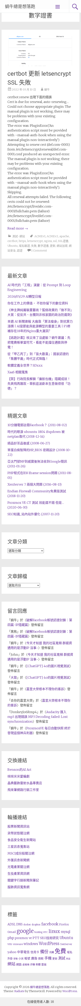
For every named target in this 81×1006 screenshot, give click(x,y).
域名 (69, 952)
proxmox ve (23, 938)
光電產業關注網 (18, 867)
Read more (17, 228)
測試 (61, 958)
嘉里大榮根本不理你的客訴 (45, 689)
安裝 (15, 958)
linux (54, 931)
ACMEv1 (39, 236)
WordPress (49, 943)
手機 (48, 958)
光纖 (51, 952)
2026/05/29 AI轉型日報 (24, 296)
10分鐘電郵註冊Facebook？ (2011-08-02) (37, 425)
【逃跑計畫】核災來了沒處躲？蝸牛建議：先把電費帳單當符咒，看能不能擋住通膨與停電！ (38, 342)
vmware (18, 944)
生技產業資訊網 (18, 873)
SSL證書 (63, 241)
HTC (45, 932)
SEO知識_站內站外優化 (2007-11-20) (33, 514)
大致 (14, 677)
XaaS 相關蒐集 (17, 372)
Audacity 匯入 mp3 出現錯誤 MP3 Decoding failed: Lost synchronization (37, 716)
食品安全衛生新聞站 (21, 840)
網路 (19, 964)
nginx (48, 241)
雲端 (43, 964)
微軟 (41, 958)
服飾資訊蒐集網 (18, 887)
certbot (12, 241)
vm (9, 944)
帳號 (27, 958)
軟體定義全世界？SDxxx (24, 365)
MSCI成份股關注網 (20, 853)
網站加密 (62, 246)
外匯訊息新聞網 (18, 860)
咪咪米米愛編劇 (18, 776)
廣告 (34, 958)
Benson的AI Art (19, 770)
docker (27, 924)
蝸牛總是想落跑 (20, 6)
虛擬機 (25, 964)
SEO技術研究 (49, 938)
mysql (65, 932)
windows (31, 944)
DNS (19, 924)
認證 (19, 250)
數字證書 (43, 246)
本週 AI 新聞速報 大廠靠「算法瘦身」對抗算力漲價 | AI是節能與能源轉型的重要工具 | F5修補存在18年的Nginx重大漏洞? (40, 326)
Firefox (64, 924)
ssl (55, 241)
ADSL (11, 924)
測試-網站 (18, 236)
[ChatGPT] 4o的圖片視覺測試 (48, 666)
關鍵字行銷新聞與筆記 (23, 880)
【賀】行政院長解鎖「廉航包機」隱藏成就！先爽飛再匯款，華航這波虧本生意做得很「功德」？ (38, 383)
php (10, 938)
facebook (49, 924)
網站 (11, 964)
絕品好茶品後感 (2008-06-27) (28, 443)
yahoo (11, 952)
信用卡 (34, 952)
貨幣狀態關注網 (18, 833)
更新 (52, 246)
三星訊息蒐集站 (18, 847)
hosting (38, 932)
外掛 (10, 958)
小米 (21, 958)
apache (64, 236)
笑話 (68, 958)
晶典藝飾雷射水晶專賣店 (24, 783)
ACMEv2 (52, 236)
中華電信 (23, 952)
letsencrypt (35, 241)
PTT (36, 938)
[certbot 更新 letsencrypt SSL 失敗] (40, 65)
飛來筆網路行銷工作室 (23, 790)
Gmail (11, 932)
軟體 (38, 964)
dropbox (36, 924)
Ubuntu (12, 246)
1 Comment (39, 250)
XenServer (66, 944)
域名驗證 (24, 246)
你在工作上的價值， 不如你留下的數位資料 (37, 303)
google (25, 931)
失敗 (34, 246)
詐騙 (32, 964)
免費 (60, 951)
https (22, 241)
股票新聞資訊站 (18, 826)
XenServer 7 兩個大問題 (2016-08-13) (34, 484)
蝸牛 (47, 89)
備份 (44, 951)
